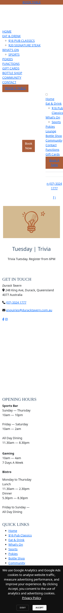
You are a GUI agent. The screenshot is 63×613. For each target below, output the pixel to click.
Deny (23, 607)
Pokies (7, 59)
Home (6, 31)
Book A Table (15, 88)
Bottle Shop (12, 73)
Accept (39, 607)
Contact (9, 82)
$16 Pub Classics (21, 41)
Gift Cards (10, 68)
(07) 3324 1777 (16, 302)
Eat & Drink (11, 36)
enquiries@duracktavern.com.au (29, 310)
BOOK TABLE (31, 2)
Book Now (28, 145)
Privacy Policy (31, 598)
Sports (14, 54)
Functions (11, 64)
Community (11, 77)
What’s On (10, 50)
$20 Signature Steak (24, 45)
